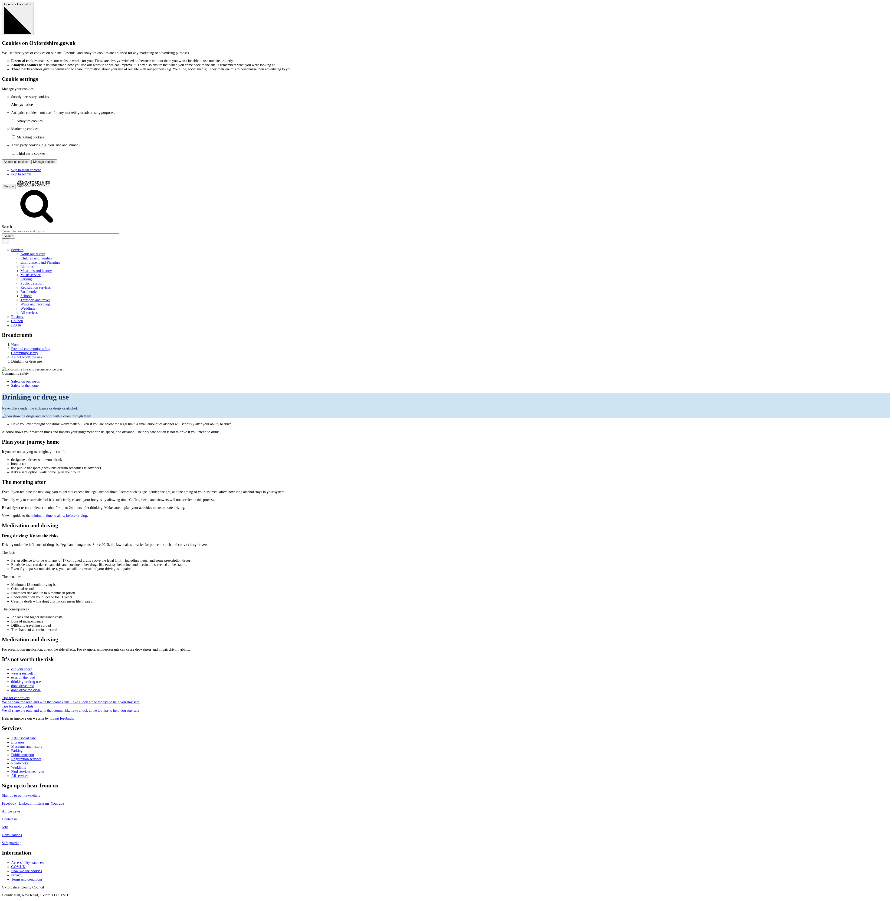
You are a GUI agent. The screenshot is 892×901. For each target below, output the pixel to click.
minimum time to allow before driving (59, 516)
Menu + (9, 186)
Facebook (9, 803)
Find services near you (27, 771)
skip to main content (26, 170)
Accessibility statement (28, 863)
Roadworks (28, 292)
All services (29, 313)
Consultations (12, 835)
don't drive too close (26, 690)
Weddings (27, 308)
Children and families (36, 258)
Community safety (24, 353)
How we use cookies (26, 871)
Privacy (16, 875)
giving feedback (61, 718)
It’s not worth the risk (26, 357)
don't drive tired (22, 686)
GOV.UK (18, 867)
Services (17, 250)
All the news (11, 811)
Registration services (35, 287)
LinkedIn (26, 803)
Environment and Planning (40, 262)
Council (17, 321)
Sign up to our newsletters (21, 795)
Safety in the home (25, 385)
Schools (26, 296)
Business (17, 317)
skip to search (21, 174)
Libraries (26, 267)
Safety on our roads (25, 381)
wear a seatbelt (22, 673)
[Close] (5, 241)
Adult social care (32, 254)
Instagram (41, 803)
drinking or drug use (26, 682)
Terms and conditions (27, 879)
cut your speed (22, 669)
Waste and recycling (35, 304)
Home (15, 345)
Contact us (9, 819)
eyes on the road (23, 677)
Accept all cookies (16, 162)
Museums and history (36, 271)
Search (7, 227)
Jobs (5, 827)
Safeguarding (11, 843)
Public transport (31, 283)
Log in (16, 325)
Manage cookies (44, 162)
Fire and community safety (30, 349)
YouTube (57, 803)
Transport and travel (35, 300)
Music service (30, 275)
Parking (26, 279)
